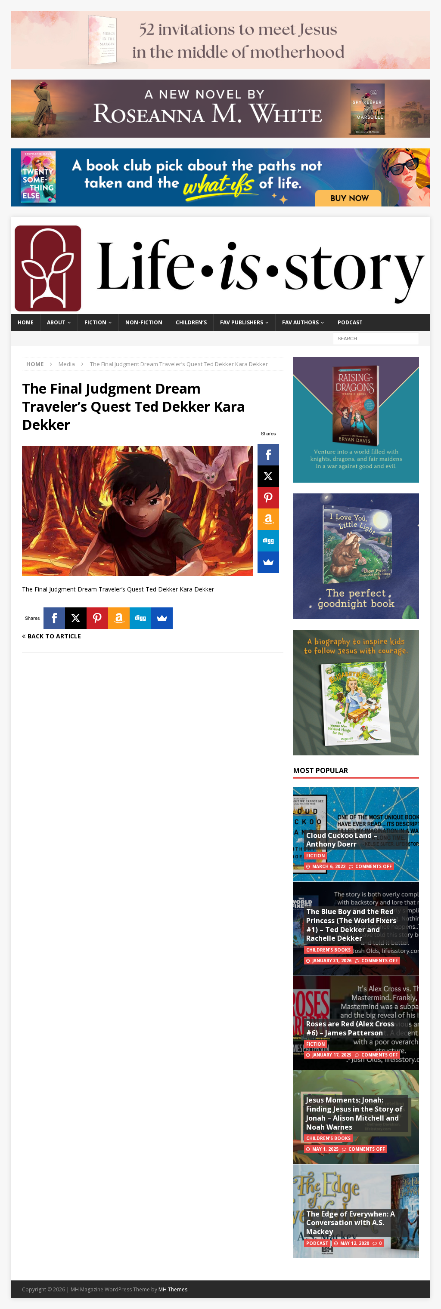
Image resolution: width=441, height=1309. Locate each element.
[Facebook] (268, 454)
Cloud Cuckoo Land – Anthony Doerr (341, 840)
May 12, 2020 (354, 1243)
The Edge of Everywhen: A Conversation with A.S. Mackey (350, 1223)
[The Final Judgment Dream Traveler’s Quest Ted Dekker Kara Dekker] (137, 571)
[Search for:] (376, 338)
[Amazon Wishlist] (268, 519)
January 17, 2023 (331, 1055)
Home (26, 322)
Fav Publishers (241, 322)
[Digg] (268, 540)
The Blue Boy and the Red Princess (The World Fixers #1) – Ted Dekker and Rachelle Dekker (351, 925)
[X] (268, 476)
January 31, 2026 (331, 961)
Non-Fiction (143, 322)
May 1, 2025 (325, 1149)
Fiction (95, 322)
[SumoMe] (268, 562)
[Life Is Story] (220, 309)
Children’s (191, 322)
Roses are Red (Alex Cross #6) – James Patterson (350, 1028)
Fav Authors (300, 322)
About (56, 322)
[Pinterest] (268, 497)
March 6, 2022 (328, 866)
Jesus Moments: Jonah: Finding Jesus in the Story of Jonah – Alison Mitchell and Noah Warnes (354, 1113)
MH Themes (172, 1289)
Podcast (350, 322)
